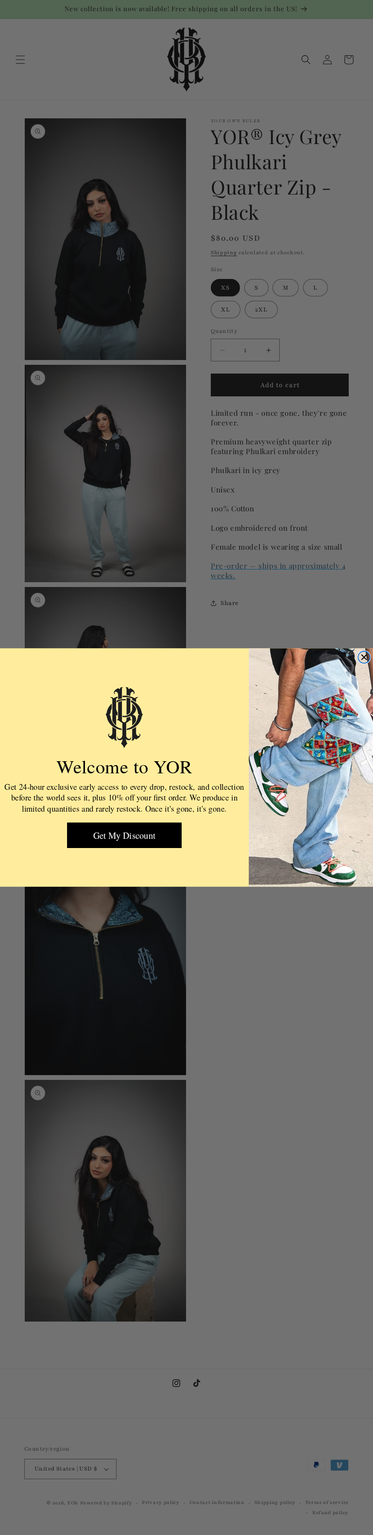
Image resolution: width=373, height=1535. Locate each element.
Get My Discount (124, 836)
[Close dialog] (364, 657)
